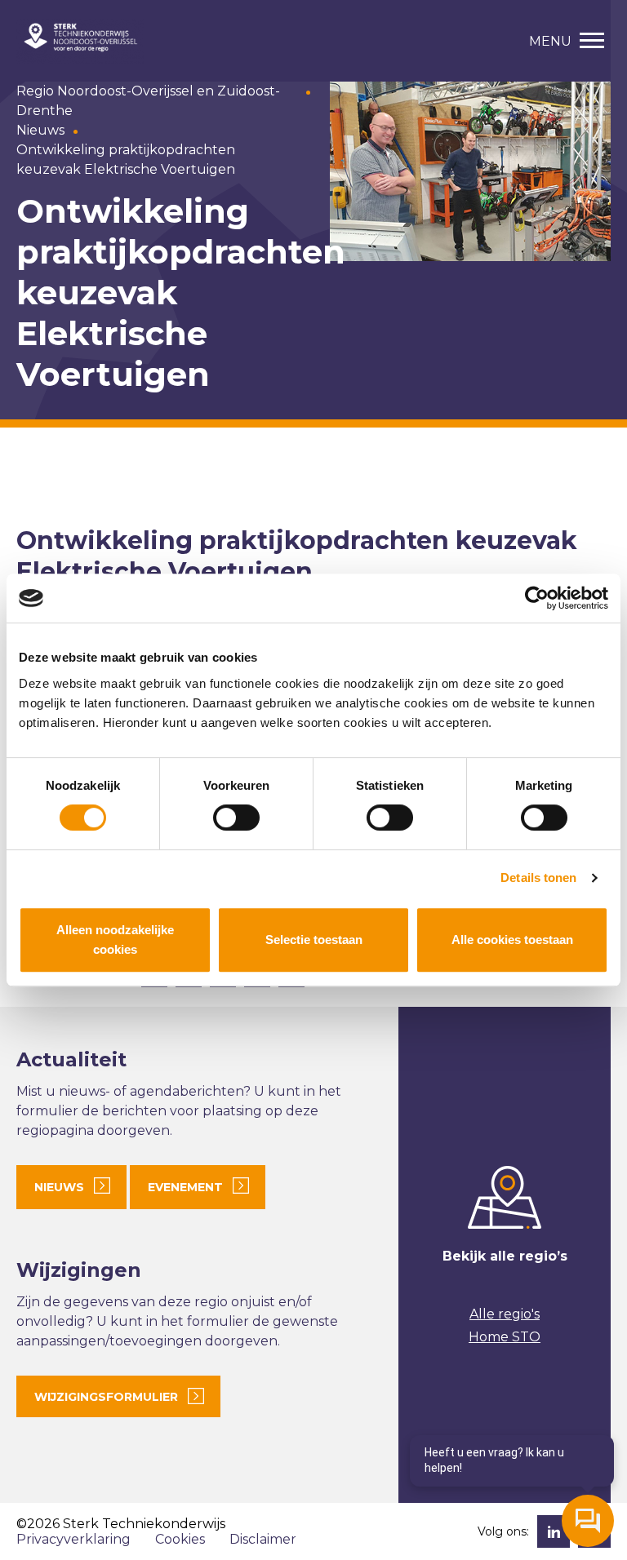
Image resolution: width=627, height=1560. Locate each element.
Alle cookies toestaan (512, 939)
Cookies (180, 1539)
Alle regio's (504, 1314)
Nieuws (40, 130)
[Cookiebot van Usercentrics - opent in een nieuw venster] (536, 598)
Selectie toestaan (313, 939)
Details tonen (538, 877)
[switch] (236, 817)
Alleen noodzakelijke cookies (115, 939)
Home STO (504, 1337)
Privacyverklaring (73, 1539)
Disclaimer (262, 1539)
